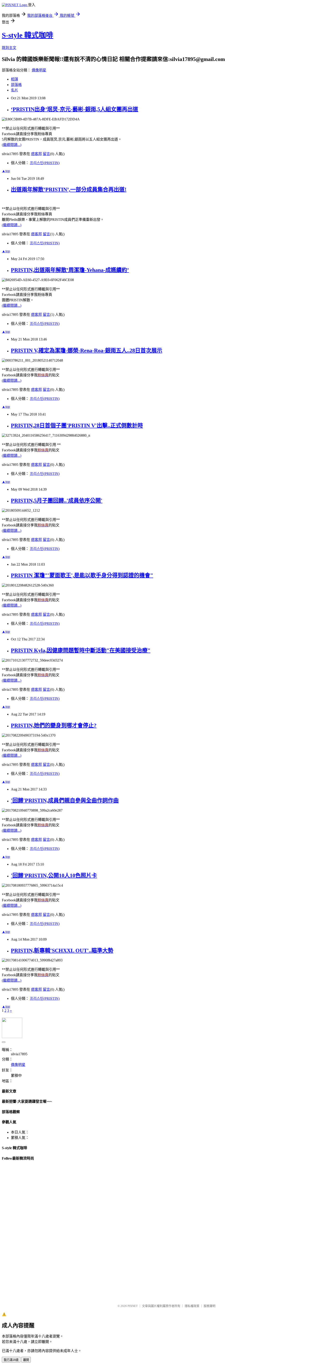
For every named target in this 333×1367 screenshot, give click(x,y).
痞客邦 (36, 154)
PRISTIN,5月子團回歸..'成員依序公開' (56, 501)
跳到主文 (9, 48)
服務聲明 (209, 1306)
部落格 (16, 85)
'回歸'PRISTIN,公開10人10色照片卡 (54, 875)
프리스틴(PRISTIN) (45, 163)
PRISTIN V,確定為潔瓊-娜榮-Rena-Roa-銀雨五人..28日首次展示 (86, 350)
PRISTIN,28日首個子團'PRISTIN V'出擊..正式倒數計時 (77, 425)
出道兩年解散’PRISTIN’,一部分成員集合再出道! (68, 189)
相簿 (14, 79)
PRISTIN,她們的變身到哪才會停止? (54, 725)
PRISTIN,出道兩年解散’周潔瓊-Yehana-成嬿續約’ (70, 270)
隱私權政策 (192, 1306)
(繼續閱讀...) (11, 145)
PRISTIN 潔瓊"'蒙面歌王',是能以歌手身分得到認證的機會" (82, 575)
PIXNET (133, 1306)
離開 (26, 1360)
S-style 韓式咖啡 (27, 35)
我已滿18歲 (11, 1360)
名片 (14, 90)
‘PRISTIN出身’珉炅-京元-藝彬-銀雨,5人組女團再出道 (74, 109)
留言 (46, 154)
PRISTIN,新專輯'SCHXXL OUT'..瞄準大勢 (62, 950)
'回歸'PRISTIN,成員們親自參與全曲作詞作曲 (65, 800)
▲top (6, 171)
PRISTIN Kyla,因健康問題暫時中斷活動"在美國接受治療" (80, 650)
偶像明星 (39, 70)
